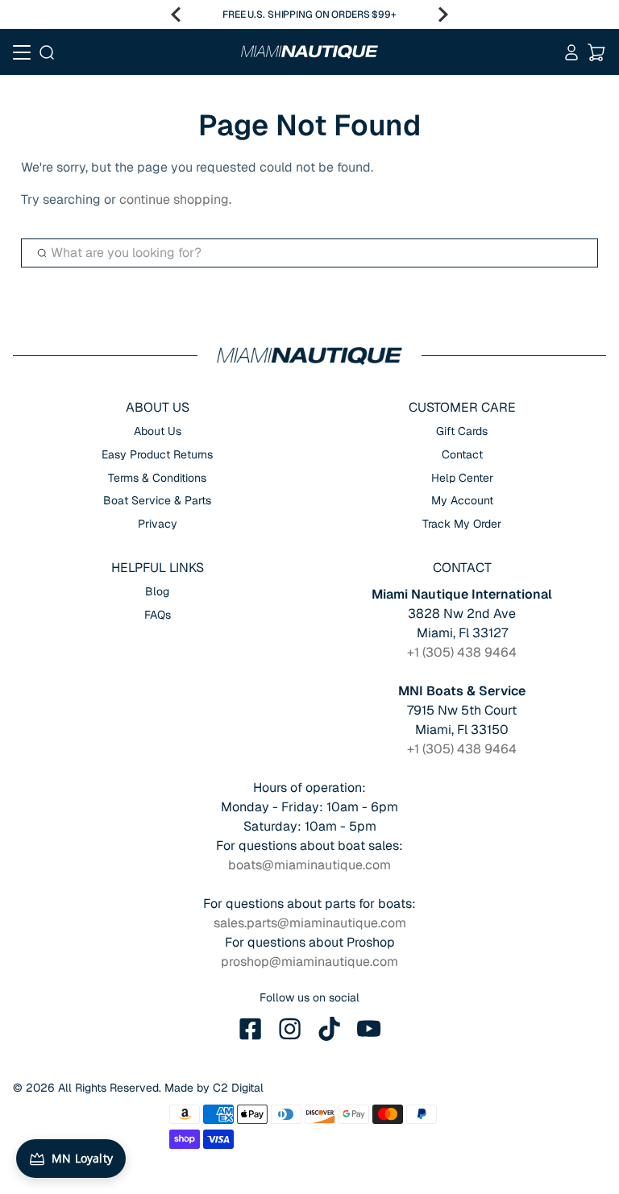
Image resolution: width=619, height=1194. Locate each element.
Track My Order (461, 523)
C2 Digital (238, 1087)
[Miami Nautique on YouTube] (369, 1029)
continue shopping (174, 199)
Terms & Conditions (157, 478)
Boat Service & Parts (157, 500)
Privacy (157, 523)
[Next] (443, 14)
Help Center (462, 478)
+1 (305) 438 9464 (462, 652)
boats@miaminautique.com (309, 864)
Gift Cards (462, 431)
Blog (157, 591)
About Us (157, 431)
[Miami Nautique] (309, 51)
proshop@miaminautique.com (309, 961)
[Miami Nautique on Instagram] (290, 1029)
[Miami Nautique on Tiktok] (330, 1029)
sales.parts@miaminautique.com (310, 922)
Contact (462, 454)
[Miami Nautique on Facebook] (251, 1029)
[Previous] (176, 14)
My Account (462, 500)
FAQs (157, 614)
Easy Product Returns (157, 454)
